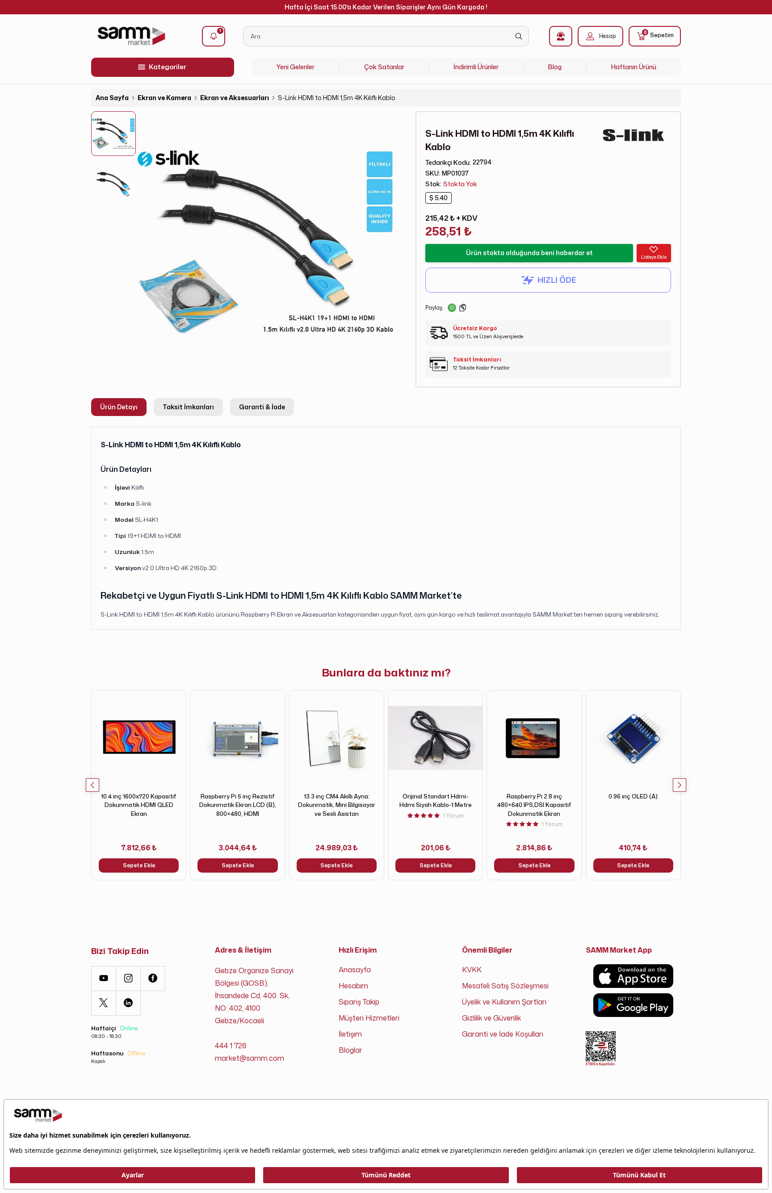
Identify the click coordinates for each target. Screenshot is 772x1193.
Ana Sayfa (112, 97)
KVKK (472, 970)
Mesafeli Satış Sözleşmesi (505, 986)
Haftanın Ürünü (633, 67)
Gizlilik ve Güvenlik (491, 1018)
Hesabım (353, 986)
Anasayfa (355, 970)
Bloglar (350, 1050)
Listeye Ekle (654, 257)
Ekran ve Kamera (164, 97)
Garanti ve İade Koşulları (502, 1034)
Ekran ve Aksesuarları (234, 97)
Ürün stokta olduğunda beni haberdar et (529, 252)
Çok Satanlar (384, 67)
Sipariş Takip (359, 1002)
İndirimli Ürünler (476, 67)
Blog (555, 67)
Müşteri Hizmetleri (369, 1018)
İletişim (350, 1034)
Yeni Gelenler (296, 67)
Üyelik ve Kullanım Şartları (504, 1002)
